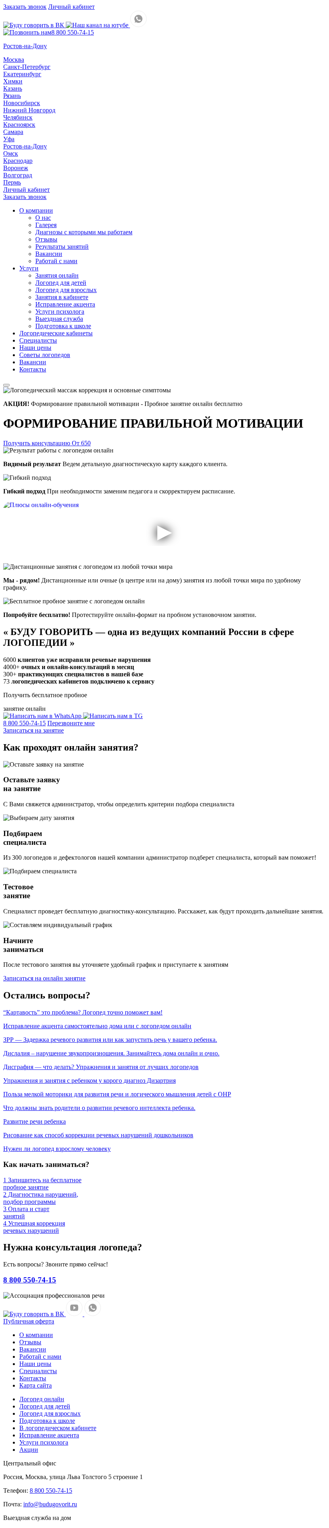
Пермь (12, 182)
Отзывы (46, 239)
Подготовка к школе (63, 326)
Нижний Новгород (29, 110)
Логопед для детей (60, 282)
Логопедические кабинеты (56, 333)
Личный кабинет (71, 6)
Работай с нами (56, 261)
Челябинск (17, 117)
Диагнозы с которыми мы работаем (83, 232)
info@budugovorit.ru (50, 1504)
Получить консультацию (47, 443)
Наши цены (35, 347)
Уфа (8, 139)
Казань (12, 88)
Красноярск (19, 124)
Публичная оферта (28, 1321)
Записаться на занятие (33, 730)
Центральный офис (29, 1463)
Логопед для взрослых (66, 289)
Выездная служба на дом (37, 1517)
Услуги (29, 268)
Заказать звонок (25, 6)
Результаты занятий (62, 246)
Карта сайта (35, 1385)
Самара (13, 131)
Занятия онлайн (57, 275)
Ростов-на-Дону (25, 146)
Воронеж (15, 167)
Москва (13, 59)
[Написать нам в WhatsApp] (138, 25)
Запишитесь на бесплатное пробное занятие (42, 1184)
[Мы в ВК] (34, 25)
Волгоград (17, 175)
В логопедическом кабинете (57, 1428)
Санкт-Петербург (27, 66)
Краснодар (17, 160)
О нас (43, 217)
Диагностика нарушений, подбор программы (40, 1198)
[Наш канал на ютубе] (98, 25)
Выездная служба (59, 318)
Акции (28, 1449)
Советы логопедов (44, 354)
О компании (36, 210)
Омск (10, 153)
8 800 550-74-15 (72, 32)
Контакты (32, 369)
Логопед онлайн (41, 1399)
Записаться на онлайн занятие (44, 978)
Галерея (46, 224)
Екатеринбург (22, 74)
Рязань (12, 95)
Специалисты (38, 340)
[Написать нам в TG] (113, 715)
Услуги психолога (59, 311)
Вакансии (48, 253)
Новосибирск (21, 102)
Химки (12, 81)
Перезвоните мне (71, 723)
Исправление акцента (65, 304)
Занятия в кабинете (61, 297)
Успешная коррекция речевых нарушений (34, 1227)
